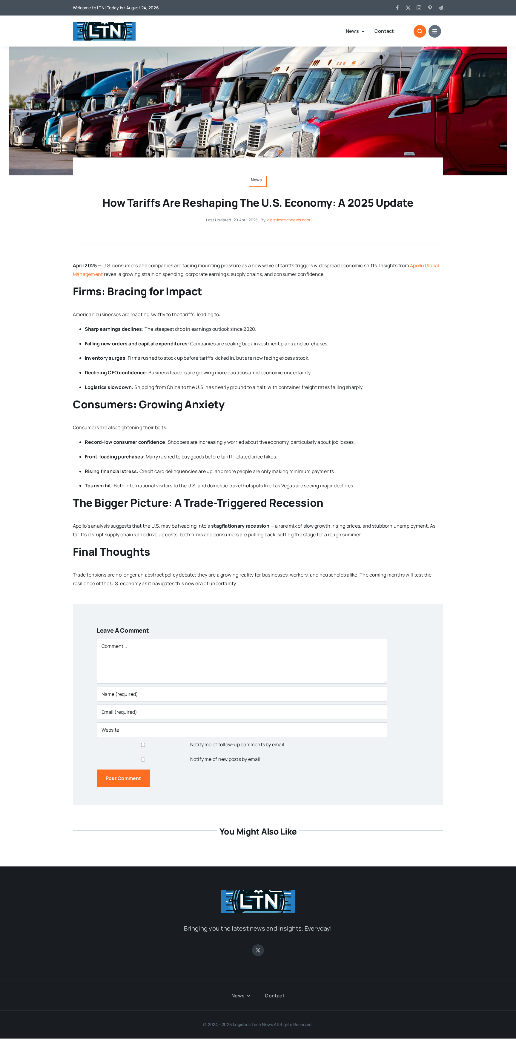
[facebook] (397, 7)
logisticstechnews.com (288, 220)
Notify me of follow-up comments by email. (238, 744)
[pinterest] (430, 7)
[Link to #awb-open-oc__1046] (420, 31)
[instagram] (419, 7)
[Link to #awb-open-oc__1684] (435, 31)
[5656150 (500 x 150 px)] (104, 24)
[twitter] (408, 7)
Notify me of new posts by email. (226, 759)
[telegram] (440, 7)
